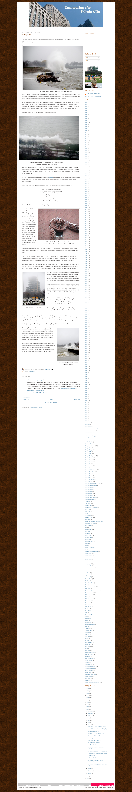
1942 (86, 273)
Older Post (77, 399)
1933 (86, 255)
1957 (86, 303)
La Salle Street (88, 561)
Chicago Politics (88, 477)
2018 (86, 418)
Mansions (87, 580)
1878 (86, 144)
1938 (86, 265)
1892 (86, 174)
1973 (86, 334)
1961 (86, 311)
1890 (86, 170)
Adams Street (88, 422)
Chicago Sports (88, 491)
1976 (86, 340)
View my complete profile (93, 96)
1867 (86, 130)
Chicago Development (90, 455)
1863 (86, 122)
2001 (86, 384)
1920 (86, 229)
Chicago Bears (88, 448)
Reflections (32, 371)
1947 (86, 283)
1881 (86, 150)
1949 (86, 287)
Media (86, 584)
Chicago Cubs (88, 453)
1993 (86, 372)
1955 (86, 299)
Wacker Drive (88, 672)
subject (51, 177)
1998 (86, 378)
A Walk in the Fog (92, 755)
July (89, 717)
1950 (86, 289)
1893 (86, 176)
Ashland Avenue (89, 432)
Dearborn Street (88, 517)
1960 (86, 309)
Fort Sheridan (88, 529)
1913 (86, 215)
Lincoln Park (88, 577)
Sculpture (87, 640)
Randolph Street (88, 630)
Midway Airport (88, 594)
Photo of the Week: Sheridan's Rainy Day (97, 729)
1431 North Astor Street (93, 731)
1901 (86, 191)
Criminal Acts (88, 515)
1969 (86, 326)
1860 (86, 116)
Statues (86, 648)
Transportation (88, 664)
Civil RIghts (87, 501)
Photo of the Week (89, 614)
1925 (86, 239)
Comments (89, 60)
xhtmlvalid (110, 787)
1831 (86, 102)
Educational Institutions (90, 523)
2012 (86, 406)
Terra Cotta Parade (89, 658)
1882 (86, 152)
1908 (86, 205)
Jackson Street (88, 559)
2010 (86, 402)
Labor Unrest (88, 563)
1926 (86, 241)
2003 (86, 388)
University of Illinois (90, 668)
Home (51, 399)
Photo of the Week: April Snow (95, 740)
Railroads (87, 628)
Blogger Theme (89, 787)
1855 (86, 108)
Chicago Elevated (89, 457)
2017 (86, 416)
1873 (86, 136)
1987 (86, 362)
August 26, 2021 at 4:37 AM (37, 393)
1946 (86, 281)
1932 (86, 253)
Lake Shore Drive (89, 567)
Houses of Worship (89, 547)
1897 (86, 183)
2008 (86, 398)
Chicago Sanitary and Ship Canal (92, 483)
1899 (86, 187)
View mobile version (51, 402)
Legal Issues (88, 575)
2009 (86, 400)
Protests (86, 620)
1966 (86, 321)
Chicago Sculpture (89, 489)
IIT (85, 549)
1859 (86, 114)
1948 (86, 285)
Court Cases (87, 511)
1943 (86, 275)
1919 (86, 227)
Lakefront (87, 573)
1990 (86, 366)
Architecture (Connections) (91, 428)
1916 (86, 221)
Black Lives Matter (89, 440)
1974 (86, 336)
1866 (86, 128)
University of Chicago (90, 666)
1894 (86, 178)
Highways (87, 539)
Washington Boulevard (90, 674)
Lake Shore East (89, 569)
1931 (86, 251)
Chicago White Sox (89, 499)
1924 (86, 237)
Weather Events (88, 676)
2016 (86, 414)
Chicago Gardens (89, 465)
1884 (86, 156)
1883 (86, 154)
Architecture (88, 426)
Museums (87, 602)
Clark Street (87, 503)
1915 (86, 219)
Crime (86, 513)
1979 (86, 346)
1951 (86, 291)
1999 (86, 380)
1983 (86, 354)
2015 (86, 412)
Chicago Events (88, 461)
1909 (86, 207)
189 (86, 168)
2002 (86, 386)
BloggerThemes (98, 787)
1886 (86, 160)
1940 (86, 269)
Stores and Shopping (90, 652)
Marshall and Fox (89, 583)
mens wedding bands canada (69, 388)
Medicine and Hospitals (90, 586)
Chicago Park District (90, 471)
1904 (86, 197)
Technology (87, 656)
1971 (86, 330)
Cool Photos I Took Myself (91, 507)
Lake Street (87, 571)
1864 (86, 124)
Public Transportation (90, 624)
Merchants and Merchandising (92, 590)
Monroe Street (88, 600)
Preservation (88, 618)
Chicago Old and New (94, 93)
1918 (86, 225)
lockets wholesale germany (34, 380)
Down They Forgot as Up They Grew (94, 521)
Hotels (86, 545)
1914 (86, 217)
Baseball (87, 438)
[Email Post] (52, 369)
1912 (86, 213)
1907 (86, 203)
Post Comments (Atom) (36, 408)
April (89, 724)
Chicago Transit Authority (91, 497)
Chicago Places (88, 475)
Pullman (87, 626)
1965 (86, 318)
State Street (87, 646)
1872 (86, 134)
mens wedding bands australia (35, 390)
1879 (86, 146)
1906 (86, 201)
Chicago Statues (88, 493)
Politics (86, 616)
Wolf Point (87, 680)
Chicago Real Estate (89, 479)
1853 (86, 106)
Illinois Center (88, 553)
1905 (86, 199)
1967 (86, 322)
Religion (87, 634)
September (90, 713)
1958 (86, 305)
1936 (86, 261)
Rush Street (87, 636)
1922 (86, 233)
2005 (86, 392)
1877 (86, 142)
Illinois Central (88, 555)
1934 (86, 257)
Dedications (87, 519)
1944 (86, 277)
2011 (86, 404)
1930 (86, 249)
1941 (86, 271)
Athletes (87, 434)
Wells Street (87, 678)
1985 (86, 358)
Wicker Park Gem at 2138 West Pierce (97, 726)
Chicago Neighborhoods (90, 469)
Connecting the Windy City (34, 787)
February (90, 770)
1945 (86, 279)
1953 (86, 295)
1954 (86, 297)
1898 (86, 186)
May (89, 722)
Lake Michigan (88, 565)
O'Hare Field (88, 606)
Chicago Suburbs (89, 495)
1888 (86, 164)
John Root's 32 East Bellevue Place (96, 733)
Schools (86, 638)
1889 (86, 166)
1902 (86, 193)
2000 (86, 382)
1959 (86, 307)
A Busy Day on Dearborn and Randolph (97, 753)
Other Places (88, 610)
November (90, 711)
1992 (86, 370)
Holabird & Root (89, 541)
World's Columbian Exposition (92, 682)
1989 (86, 364)
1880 (86, 148)
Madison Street (88, 578)
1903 (86, 195)
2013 (86, 408)
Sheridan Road (88, 642)
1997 (86, 376)
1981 (86, 350)
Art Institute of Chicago (90, 430)
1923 (86, 235)
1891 (86, 172)
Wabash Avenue (88, 670)
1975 (86, 338)
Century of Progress (89, 444)
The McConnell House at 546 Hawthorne (97, 751)
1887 (86, 162)
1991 (86, 368)
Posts (88, 57)
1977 (86, 342)
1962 (86, 313)
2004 (86, 390)
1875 (86, 138)
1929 (86, 247)
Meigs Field (87, 588)
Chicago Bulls (88, 451)
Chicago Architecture (90, 445)
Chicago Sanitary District (91, 485)
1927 (86, 243)
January (90, 773)
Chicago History (89, 467)
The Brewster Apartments (94, 742)
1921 (86, 231)
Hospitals (87, 543)
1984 (86, 356)
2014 (86, 410)
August (89, 715)
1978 (86, 344)
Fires (86, 527)
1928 (86, 245)
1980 (86, 348)
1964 (86, 316)
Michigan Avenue (89, 592)
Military (87, 596)
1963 (86, 315)
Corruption (87, 509)
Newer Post (25, 399)
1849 (86, 104)
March (89, 768)
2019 (86, 420)
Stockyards (87, 650)
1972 (86, 332)
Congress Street (88, 505)
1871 (86, 132)
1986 (86, 360)
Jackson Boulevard (89, 557)
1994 (86, 374)
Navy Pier (87, 604)
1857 (86, 110)
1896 (86, 182)
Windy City (26, 34)
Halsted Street (88, 535)
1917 (86, 223)
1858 (86, 112)
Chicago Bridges (89, 449)
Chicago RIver (88, 481)
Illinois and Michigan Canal (91, 551)
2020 (88, 688)
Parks (86, 612)
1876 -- (86, 140)
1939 (86, 267)
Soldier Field (88, 644)
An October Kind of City (93, 757)
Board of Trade (88, 442)
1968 (86, 324)
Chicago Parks (88, 473)
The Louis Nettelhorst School (94, 735)
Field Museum (88, 525)
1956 (86, 301)
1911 (86, 211)
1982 (86, 352)
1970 (86, 328)
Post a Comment (26, 397)
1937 (86, 263)
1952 (86, 293)
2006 (86, 394)
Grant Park (87, 531)
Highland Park (88, 537)
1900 (86, 189)
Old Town (87, 608)
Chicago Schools (89, 487)
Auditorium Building (90, 436)
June (89, 720)
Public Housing (88, 622)
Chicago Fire (88, 463)
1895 (86, 180)
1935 (86, 259)
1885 (86, 158)
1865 (86, 126)
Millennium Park (89, 598)
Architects (87, 424)
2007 (86, 396)
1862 (86, 120)
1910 (86, 209)
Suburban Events (89, 654)
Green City (87, 533)
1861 (86, 118)
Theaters (87, 662)
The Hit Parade (88, 660)
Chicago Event (88, 459)
